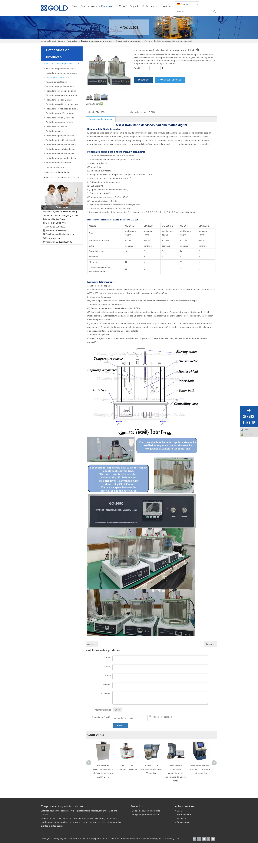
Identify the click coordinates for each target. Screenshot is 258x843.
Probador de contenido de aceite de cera (64, 153)
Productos (181, 818)
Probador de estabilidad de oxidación (63, 109)
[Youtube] (213, 839)
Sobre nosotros (184, 814)
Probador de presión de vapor (60, 113)
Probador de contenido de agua (61, 91)
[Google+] (199, 839)
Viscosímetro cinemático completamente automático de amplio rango (175, 773)
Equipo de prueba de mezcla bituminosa (62, 177)
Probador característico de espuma (62, 149)
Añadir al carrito (172, 79)
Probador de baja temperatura (60, 86)
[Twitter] (208, 839)
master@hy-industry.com (63, 234)
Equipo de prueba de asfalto (145, 814)
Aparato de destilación (56, 82)
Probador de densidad (56, 126)
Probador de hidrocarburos (58, 162)
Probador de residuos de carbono (62, 104)
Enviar (120, 725)
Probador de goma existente (59, 122)
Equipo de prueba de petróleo (57, 63)
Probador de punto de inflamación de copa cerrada (64, 73)
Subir (117, 710)
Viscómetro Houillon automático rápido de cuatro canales (200, 769)
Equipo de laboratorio (56, 167)
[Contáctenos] (62, 196)
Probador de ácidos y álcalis (59, 100)
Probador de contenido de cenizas (62, 144)
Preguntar (143, 79)
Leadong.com (172, 838)
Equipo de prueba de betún (56, 172)
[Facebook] (194, 839)
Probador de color (54, 131)
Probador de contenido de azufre (61, 95)
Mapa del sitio (147, 838)
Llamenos (248, 435)
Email (246, 430)
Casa (179, 811)
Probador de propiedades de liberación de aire (64, 158)
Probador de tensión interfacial (60, 140)
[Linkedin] (204, 839)
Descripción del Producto (100, 119)
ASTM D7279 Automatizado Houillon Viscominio (151, 769)
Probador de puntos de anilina (60, 135)
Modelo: (92, 112)
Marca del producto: (139, 112)
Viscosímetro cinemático (57, 77)
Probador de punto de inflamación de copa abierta (64, 68)
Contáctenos (183, 822)
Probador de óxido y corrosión (60, 118)
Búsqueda (214, 11)
